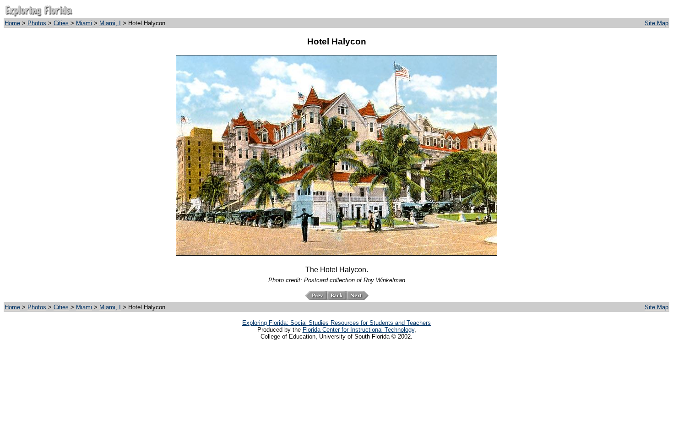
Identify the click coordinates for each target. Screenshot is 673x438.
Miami (84, 23)
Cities (61, 23)
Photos (36, 23)
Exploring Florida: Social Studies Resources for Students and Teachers (336, 322)
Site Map (656, 23)
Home (12, 23)
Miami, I (110, 23)
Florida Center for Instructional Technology (358, 329)
